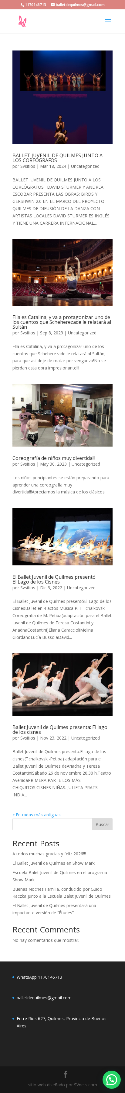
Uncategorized (85, 166)
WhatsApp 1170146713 (39, 977)
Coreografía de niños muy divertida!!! (53, 458)
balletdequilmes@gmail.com (44, 997)
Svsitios (27, 166)
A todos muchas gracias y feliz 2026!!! (49, 854)
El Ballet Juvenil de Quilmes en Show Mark (53, 863)
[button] (112, 1080)
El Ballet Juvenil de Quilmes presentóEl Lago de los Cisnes (54, 579)
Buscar (102, 824)
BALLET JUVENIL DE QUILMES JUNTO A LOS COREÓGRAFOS (57, 158)
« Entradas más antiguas (36, 815)
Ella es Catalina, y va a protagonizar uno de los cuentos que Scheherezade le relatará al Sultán (61, 322)
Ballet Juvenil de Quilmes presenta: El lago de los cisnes (59, 729)
